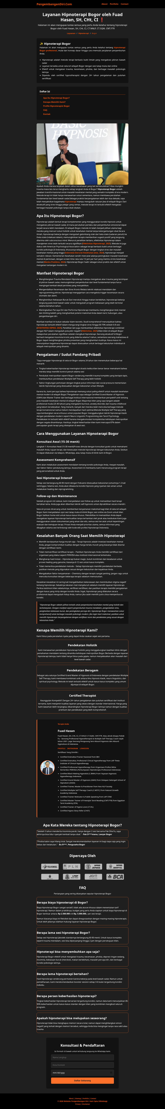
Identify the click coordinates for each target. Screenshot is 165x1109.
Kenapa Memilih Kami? (54, 102)
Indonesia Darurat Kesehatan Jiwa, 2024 (84, 252)
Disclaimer (86, 1104)
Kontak (46, 114)
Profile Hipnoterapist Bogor (56, 106)
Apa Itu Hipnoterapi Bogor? (56, 98)
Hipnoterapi (83, 33)
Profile (61, 748)
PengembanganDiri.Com (54, 4)
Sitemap (78, 1099)
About (105, 4)
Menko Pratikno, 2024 (54, 262)
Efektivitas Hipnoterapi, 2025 (96, 243)
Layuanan (71, 33)
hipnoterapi (70, 201)
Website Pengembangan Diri (76, 1101)
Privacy (78, 1104)
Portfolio (114, 4)
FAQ (45, 110)
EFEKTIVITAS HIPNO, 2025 (49, 328)
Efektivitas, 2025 (89, 331)
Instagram (72, 748)
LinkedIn (84, 748)
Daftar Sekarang (82, 1080)
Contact (124, 4)
